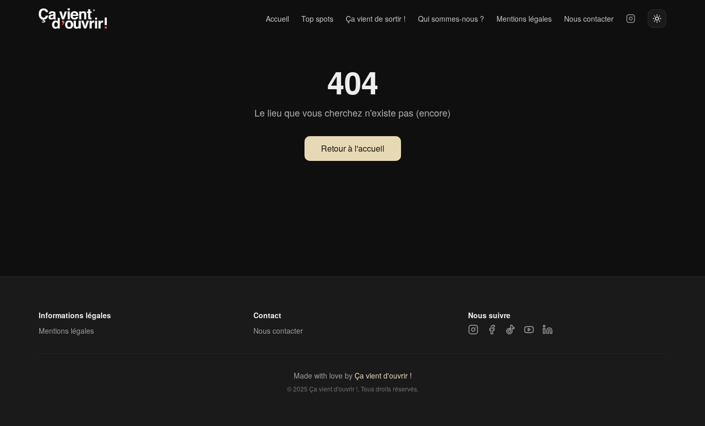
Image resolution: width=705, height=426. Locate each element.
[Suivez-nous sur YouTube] (529, 329)
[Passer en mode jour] (657, 18)
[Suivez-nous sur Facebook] (492, 329)
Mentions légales (524, 18)
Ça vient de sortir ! (376, 18)
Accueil (277, 18)
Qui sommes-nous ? (451, 18)
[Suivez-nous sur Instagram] (630, 18)
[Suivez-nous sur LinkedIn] (547, 329)
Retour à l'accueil (352, 148)
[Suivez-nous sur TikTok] (510, 329)
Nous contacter (589, 18)
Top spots (317, 18)
